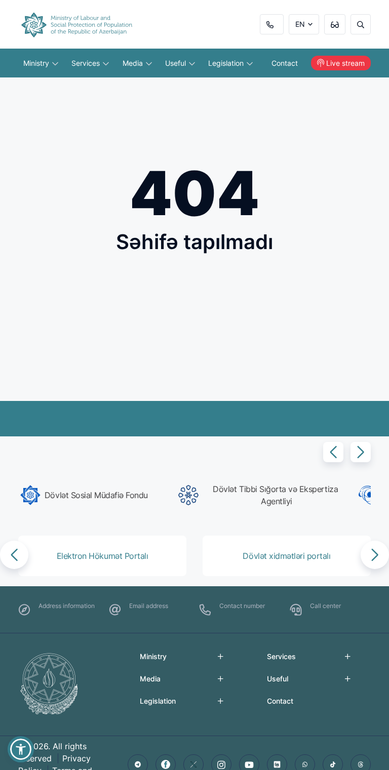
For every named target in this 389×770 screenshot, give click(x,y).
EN (300, 24)
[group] (104, 495)
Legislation (227, 63)
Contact (284, 63)
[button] (333, 452)
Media (134, 63)
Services (86, 63)
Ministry (37, 63)
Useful (176, 63)
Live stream (345, 63)
